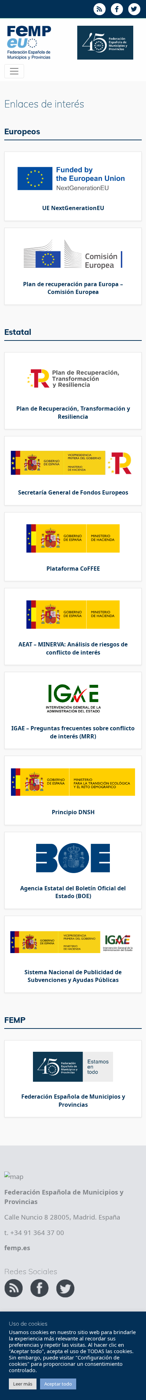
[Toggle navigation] (14, 71)
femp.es (17, 1247)
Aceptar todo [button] (58, 1384)
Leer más (22, 1384)
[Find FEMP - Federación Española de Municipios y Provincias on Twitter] (65, 1287)
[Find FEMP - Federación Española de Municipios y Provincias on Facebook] (40, 1287)
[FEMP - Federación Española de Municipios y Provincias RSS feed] (14, 1287)
